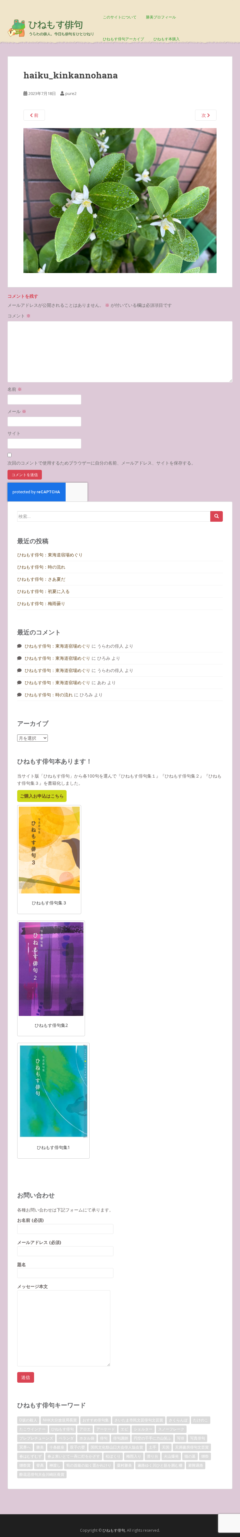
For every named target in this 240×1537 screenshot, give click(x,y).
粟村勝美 (124, 1465)
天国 (165, 1447)
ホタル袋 (86, 1438)
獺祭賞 (25, 1465)
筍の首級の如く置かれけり (88, 1465)
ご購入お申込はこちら (42, 796)
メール (17, 411)
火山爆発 (171, 1456)
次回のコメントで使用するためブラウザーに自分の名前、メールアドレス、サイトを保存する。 (102, 463)
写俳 (180, 1438)
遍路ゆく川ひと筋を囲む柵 (160, 1465)
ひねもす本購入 (166, 39)
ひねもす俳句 (62, 1429)
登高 (40, 1465)
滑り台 (152, 1456)
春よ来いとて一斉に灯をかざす (74, 1456)
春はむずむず (30, 1456)
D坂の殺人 (28, 1420)
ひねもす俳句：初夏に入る (43, 591)
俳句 (104, 1438)
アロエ (85, 1429)
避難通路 (195, 1465)
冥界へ (25, 1447)
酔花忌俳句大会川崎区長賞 (41, 1474)
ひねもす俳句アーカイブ (123, 39)
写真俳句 (197, 1438)
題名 (21, 1264)
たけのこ (200, 1420)
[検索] (216, 516)
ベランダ (66, 1438)
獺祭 (205, 1456)
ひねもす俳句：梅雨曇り (41, 603)
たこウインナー (32, 1429)
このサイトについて (120, 17)
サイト (14, 433)
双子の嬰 (77, 1447)
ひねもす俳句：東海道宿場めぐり (50, 555)
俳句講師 (120, 1438)
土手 (152, 1447)
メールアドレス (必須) (39, 1242)
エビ (124, 1429)
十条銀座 (56, 1447)
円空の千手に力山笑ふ (152, 1438)
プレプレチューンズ (36, 1438)
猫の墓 (190, 1456)
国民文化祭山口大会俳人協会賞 (117, 1447)
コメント (19, 316)
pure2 (71, 93)
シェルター (143, 1429)
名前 (15, 389)
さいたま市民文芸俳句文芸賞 (138, 1420)
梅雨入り (133, 1456)
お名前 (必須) (30, 1220)
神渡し (55, 1465)
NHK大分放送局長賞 (60, 1420)
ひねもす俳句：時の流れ (41, 567)
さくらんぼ (178, 1420)
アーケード (105, 1429)
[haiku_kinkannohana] (120, 199)
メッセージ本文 (32, 1286)
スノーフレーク (171, 1429)
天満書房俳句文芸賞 (192, 1447)
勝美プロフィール (161, 17)
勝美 (40, 1447)
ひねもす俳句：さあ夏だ (41, 579)
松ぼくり (113, 1456)
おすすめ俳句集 (95, 1420)
